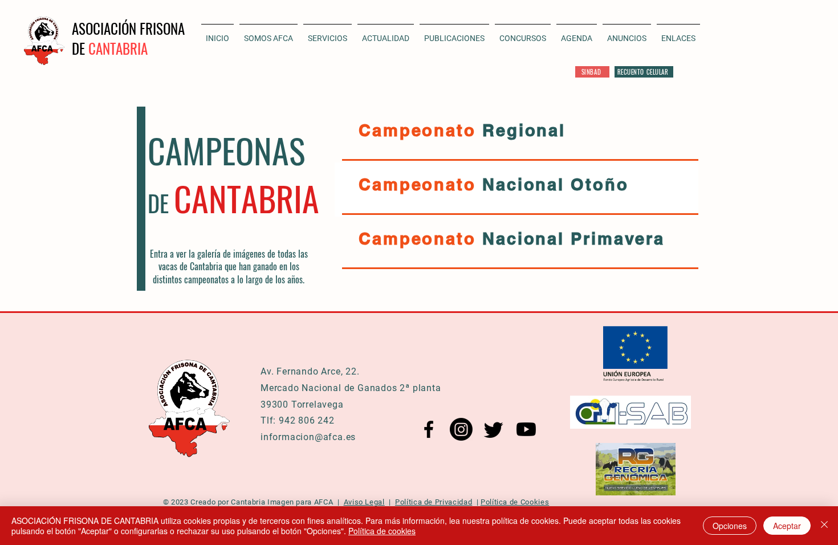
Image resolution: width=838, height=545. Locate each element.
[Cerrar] (824, 525)
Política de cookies (382, 530)
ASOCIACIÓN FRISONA (128, 28)
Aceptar (787, 525)
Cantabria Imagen (262, 502)
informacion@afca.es (308, 437)
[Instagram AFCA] (461, 429)
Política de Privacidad (433, 502)
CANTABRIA (118, 48)
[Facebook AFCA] (428, 429)
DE (80, 48)
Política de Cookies (515, 502)
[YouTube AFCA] (526, 429)
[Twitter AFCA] (493, 429)
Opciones (730, 525)
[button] (386, 33)
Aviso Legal (364, 502)
